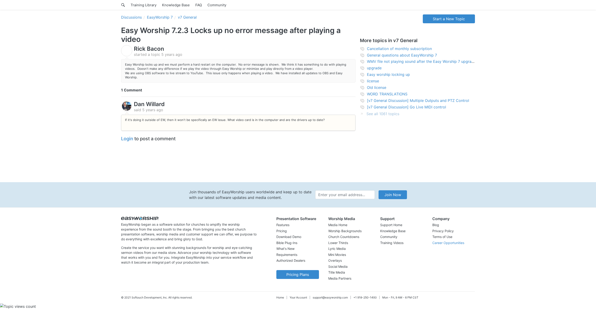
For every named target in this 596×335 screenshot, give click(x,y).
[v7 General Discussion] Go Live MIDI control (406, 107)
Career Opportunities (448, 243)
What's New (285, 249)
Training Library (143, 5)
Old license (376, 87)
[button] (297, 219)
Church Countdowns (343, 237)
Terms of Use (442, 237)
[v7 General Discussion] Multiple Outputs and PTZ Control (418, 100)
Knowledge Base (176, 5)
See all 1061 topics (382, 113)
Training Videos (391, 243)
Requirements (286, 255)
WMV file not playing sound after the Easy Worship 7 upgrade (421, 61)
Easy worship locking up (388, 74)
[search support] (123, 5)
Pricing (281, 231)
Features (282, 225)
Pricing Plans (297, 274)
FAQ (198, 5)
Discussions (131, 17)
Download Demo (288, 237)
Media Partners (339, 278)
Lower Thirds (338, 243)
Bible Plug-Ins (286, 243)
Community (216, 5)
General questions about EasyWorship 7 (402, 55)
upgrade (374, 68)
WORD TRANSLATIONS (387, 94)
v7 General (187, 17)
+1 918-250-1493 (365, 297)
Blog (435, 225)
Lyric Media (337, 249)
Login (127, 138)
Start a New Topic (449, 19)
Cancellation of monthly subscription (399, 48)
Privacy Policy (443, 231)
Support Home (391, 225)
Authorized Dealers (290, 260)
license (373, 81)
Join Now (392, 194)
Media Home (337, 225)
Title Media (336, 272)
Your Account (298, 297)
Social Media (338, 266)
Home (280, 297)
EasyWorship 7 (160, 17)
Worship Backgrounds (345, 231)
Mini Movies (337, 255)
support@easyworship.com (330, 297)
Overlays (335, 260)
